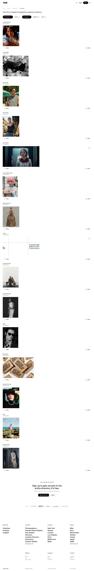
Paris (49, 537)
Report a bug (28, 559)
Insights (6, 533)
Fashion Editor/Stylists (34, 530)
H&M (72, 541)
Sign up (85, 2)
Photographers (31, 528)
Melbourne (52, 539)
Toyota (72, 537)
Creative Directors (32, 537)
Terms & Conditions (52, 568)
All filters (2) (35, 17)
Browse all (29, 544)
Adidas (72, 535)
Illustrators (29, 539)
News (49, 556)
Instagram (72, 556)
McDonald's (74, 533)
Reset (43, 17)
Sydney (50, 530)
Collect (7, 48)
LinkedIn (72, 558)
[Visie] (5, 2)
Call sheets (50, 559)
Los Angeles (26, 17)
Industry (16, 17)
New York (51, 528)
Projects (6, 530)
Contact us (72, 559)
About (49, 558)
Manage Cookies (28, 568)
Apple (72, 539)
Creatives (9, 8)
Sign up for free (43, 495)
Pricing (26, 556)
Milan (50, 541)
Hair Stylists (29, 533)
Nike (71, 528)
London (50, 533)
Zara (72, 530)
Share (89, 48)
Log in (80, 2)
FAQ (26, 558)
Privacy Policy (73, 568)
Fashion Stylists (31, 541)
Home (4, 8)
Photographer (15, 8)
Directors (28, 535)
